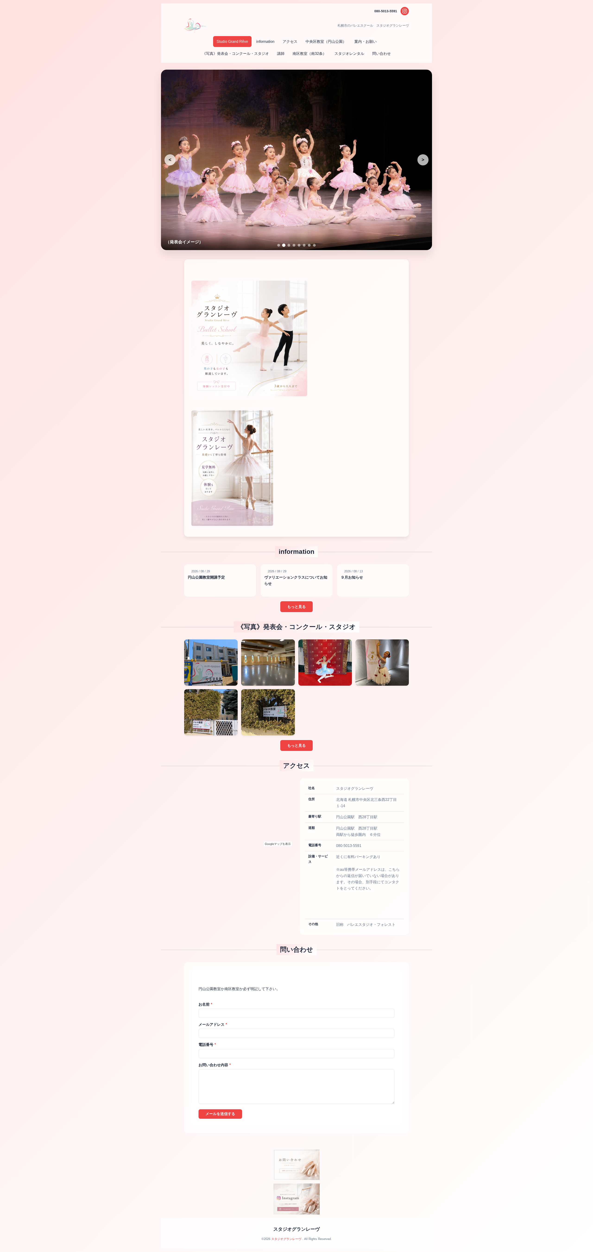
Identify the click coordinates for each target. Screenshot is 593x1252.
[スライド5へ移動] (299, 245)
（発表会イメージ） (184, 242)
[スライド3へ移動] (288, 245)
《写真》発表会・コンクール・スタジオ (235, 54)
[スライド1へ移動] (278, 245)
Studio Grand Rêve (232, 41)
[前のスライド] (170, 159)
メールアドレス (213, 1024)
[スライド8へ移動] (314, 245)
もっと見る (296, 607)
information (265, 41)
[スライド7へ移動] (309, 245)
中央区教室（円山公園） (326, 41)
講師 (280, 54)
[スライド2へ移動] (283, 245)
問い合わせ (381, 54)
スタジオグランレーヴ (296, 1229)
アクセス (290, 41)
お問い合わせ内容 (215, 1065)
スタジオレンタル (349, 54)
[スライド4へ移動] (294, 245)
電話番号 (207, 1045)
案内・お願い (365, 41)
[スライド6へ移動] (304, 245)
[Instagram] (405, 11)
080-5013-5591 (385, 11)
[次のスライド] (423, 159)
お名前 (205, 1004)
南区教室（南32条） (309, 54)
